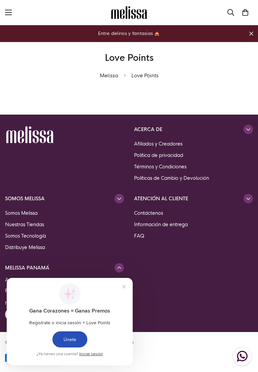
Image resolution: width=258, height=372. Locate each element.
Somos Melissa (21, 213)
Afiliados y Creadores (158, 144)
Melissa (109, 75)
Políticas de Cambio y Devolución (171, 178)
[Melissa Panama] (129, 12)
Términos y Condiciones (160, 167)
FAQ (139, 236)
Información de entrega (161, 224)
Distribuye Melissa (25, 247)
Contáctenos (148, 213)
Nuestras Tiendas (24, 224)
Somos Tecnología (25, 236)
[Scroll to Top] (245, 335)
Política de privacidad (158, 155)
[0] (245, 12)
